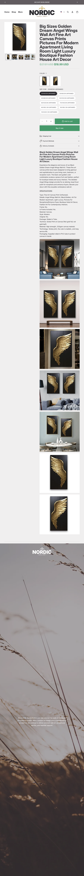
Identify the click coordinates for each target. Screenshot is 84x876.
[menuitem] (20, 12)
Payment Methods (48, 141)
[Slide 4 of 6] (27, 57)
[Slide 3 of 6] (21, 57)
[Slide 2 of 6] (14, 57)
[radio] (45, 81)
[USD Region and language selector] (62, 11)
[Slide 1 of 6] (8, 57)
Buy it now (59, 128)
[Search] (67, 12)
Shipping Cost (47, 136)
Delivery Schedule (48, 146)
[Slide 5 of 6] (33, 57)
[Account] (72, 12)
